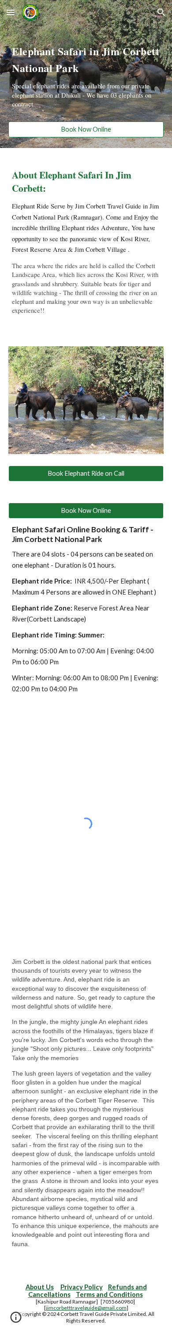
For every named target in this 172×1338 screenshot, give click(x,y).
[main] (86, 78)
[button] (10, 12)
